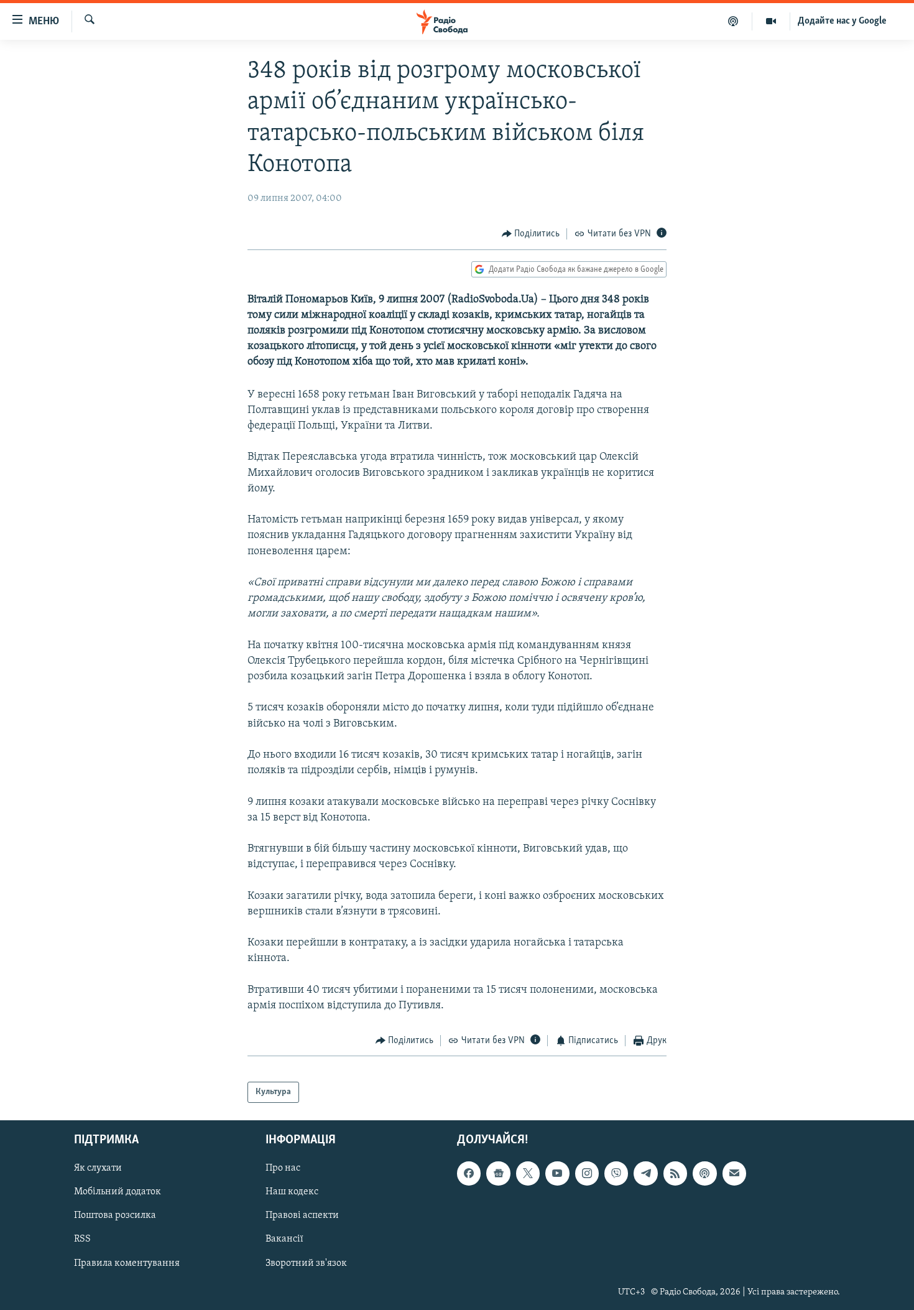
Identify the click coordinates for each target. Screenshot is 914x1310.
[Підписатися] (734, 1173)
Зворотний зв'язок (306, 1263)
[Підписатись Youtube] (557, 1173)
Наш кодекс (291, 1192)
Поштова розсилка (115, 1216)
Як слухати (98, 1168)
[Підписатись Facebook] (469, 1173)
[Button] (531, 234)
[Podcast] (704, 1173)
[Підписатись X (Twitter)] (528, 1173)
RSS (82, 1240)
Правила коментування (127, 1263)
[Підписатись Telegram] (645, 1173)
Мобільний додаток (117, 1192)
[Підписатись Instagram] (587, 1173)
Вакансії (284, 1240)
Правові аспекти (302, 1216)
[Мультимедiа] (771, 21)
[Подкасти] (733, 21)
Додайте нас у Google (842, 21)
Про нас (282, 1168)
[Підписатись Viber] (616, 1173)
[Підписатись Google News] (498, 1173)
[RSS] (675, 1173)
